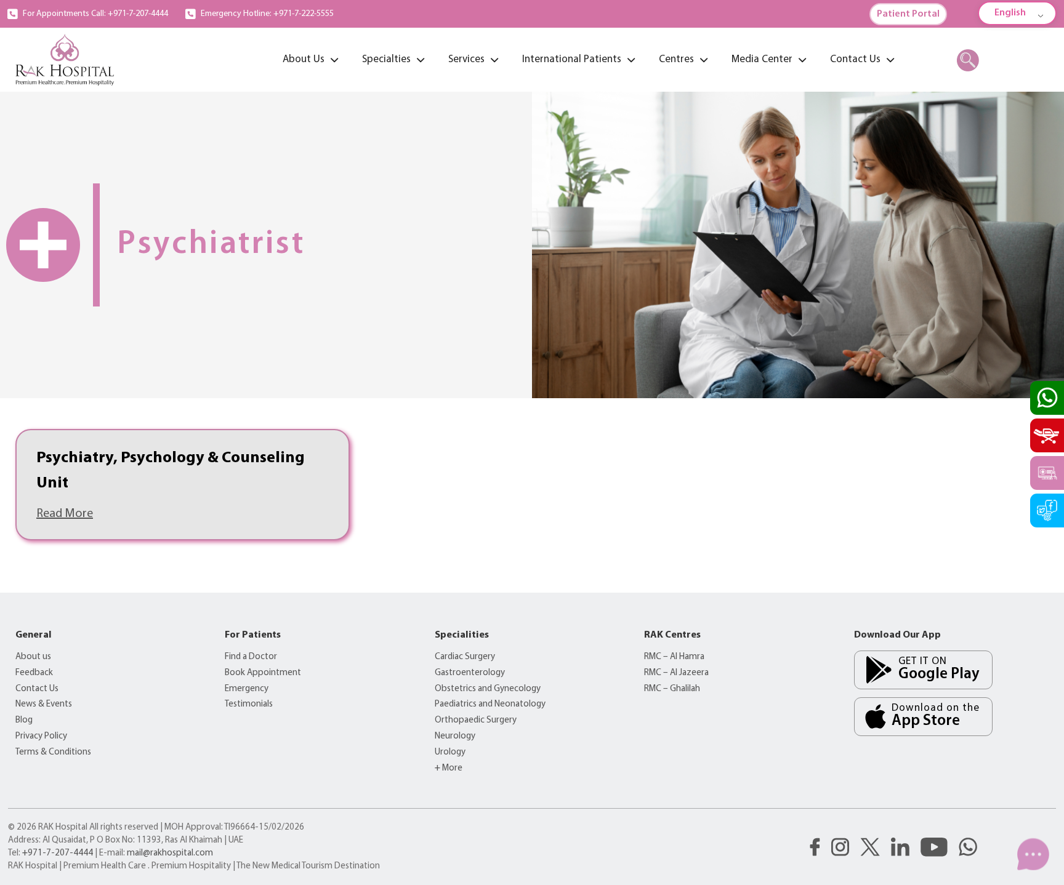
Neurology (455, 736)
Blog (24, 720)
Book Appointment (263, 673)
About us (33, 657)
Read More (64, 514)
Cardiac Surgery (465, 657)
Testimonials (249, 704)
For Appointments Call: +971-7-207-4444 (95, 13)
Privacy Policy (41, 736)
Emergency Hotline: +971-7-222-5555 (267, 13)
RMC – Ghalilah (672, 689)
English (1010, 13)
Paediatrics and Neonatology (490, 704)
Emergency (246, 689)
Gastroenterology (470, 673)
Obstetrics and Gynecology (488, 689)
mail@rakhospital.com (170, 853)
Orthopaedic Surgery (476, 720)
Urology (450, 752)
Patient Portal (908, 14)
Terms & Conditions (53, 752)
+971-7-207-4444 (57, 853)
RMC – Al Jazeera (676, 673)
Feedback (34, 673)
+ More (448, 768)
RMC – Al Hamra (674, 657)
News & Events (43, 704)
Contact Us (36, 689)
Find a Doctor (251, 657)
